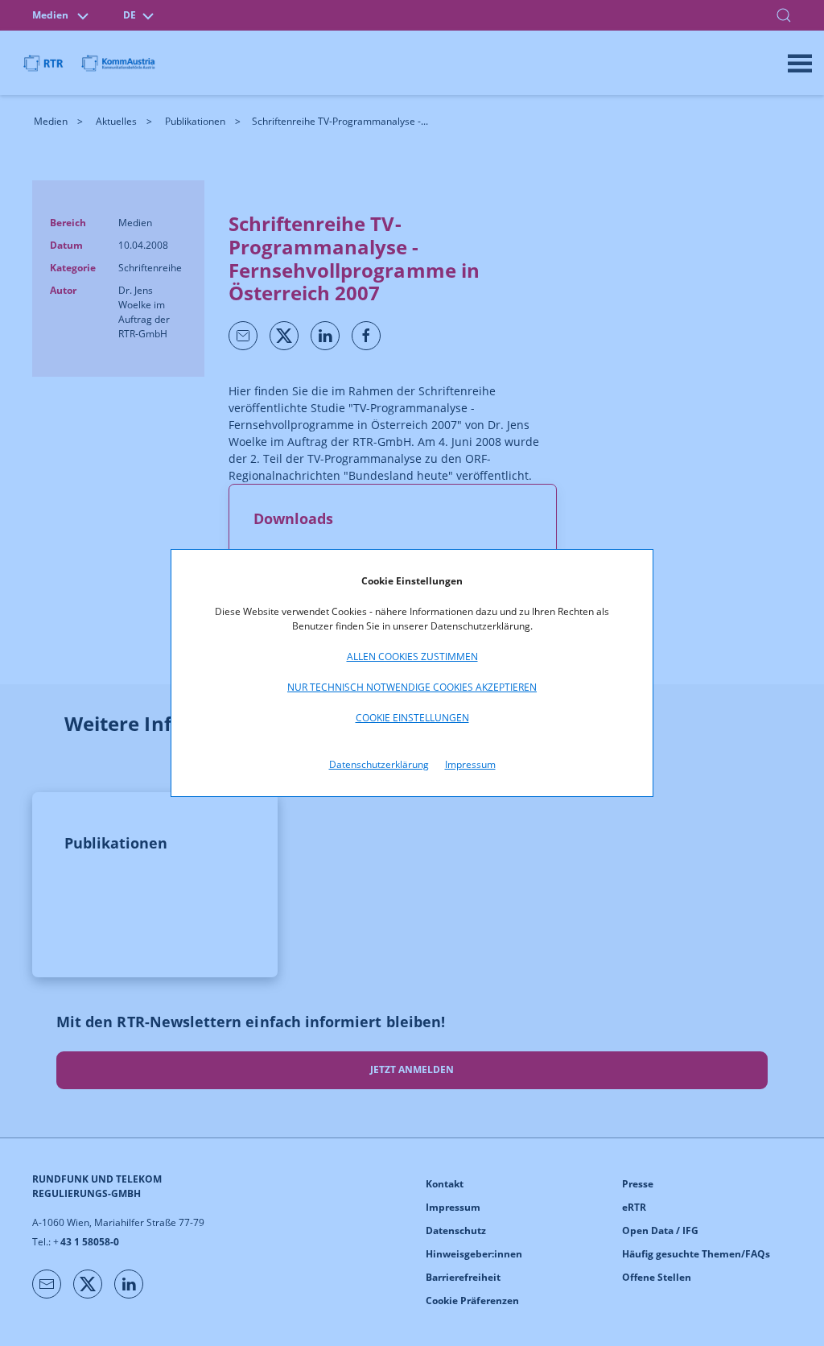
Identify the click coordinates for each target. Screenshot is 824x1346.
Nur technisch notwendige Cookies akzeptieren (412, 687)
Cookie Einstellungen (412, 718)
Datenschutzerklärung (379, 764)
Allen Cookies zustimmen (412, 656)
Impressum (470, 764)
